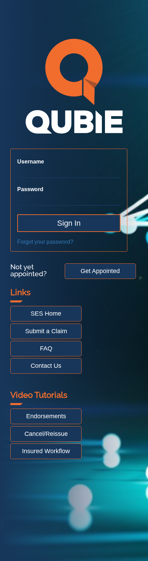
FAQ (46, 348)
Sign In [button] (69, 223)
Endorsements (46, 416)
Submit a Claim (46, 331)
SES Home (46, 313)
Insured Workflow (46, 451)
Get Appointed (100, 271)
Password (30, 189)
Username (30, 162)
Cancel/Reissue (46, 433)
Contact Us (46, 365)
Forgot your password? (45, 242)
